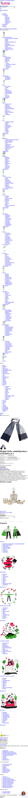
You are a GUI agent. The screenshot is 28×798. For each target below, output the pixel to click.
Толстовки (7, 166)
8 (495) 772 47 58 (3, 0)
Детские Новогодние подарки (12, 139)
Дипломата (7, 221)
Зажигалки (7, 180)
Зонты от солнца (9, 240)
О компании (5, 14)
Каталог (2, 28)
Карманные (7, 77)
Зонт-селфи (7, 243)
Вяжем (6, 39)
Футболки (7, 160)
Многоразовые (8, 311)
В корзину (3, 515)
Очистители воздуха (9, 262)
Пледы (6, 159)
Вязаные (7, 157)
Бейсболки (7, 163)
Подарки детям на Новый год (9, 780)
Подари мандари (9, 140)
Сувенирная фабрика (12, 457)
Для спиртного (8, 343)
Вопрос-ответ (8, 21)
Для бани (7, 203)
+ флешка (7, 65)
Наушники (7, 261)
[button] (5, 521)
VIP (3, 385)
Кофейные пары (8, 283)
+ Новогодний (8, 317)
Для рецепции (8, 93)
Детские (7, 242)
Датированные (8, 329)
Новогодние (8, 58)
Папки (6, 113)
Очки (6, 201)
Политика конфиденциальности (10, 753)
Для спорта (5, 550)
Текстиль (5, 156)
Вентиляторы (8, 264)
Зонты (6, 46)
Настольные (8, 78)
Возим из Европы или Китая (11, 38)
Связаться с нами (6, 770)
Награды (7, 105)
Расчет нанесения (4, 468)
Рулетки (7, 184)
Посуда (4, 272)
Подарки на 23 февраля (8, 783)
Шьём (6, 40)
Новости (7, 19)
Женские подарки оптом (8, 786)
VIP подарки (3, 572)
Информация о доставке (8, 751)
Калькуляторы (8, 107)
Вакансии (7, 18)
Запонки (7, 298)
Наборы (4, 56)
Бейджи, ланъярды (9, 112)
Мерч (4, 365)
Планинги (7, 331)
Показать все (5, 50)
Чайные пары (8, 282)
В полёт (7, 206)
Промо (4, 176)
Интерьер (7, 292)
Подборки (5, 291)
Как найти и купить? (7, 764)
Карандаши (7, 125)
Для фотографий (9, 346)
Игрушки (7, 349)
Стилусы (7, 95)
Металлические (8, 92)
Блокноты (7, 127)
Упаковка (7, 335)
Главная (4, 13)
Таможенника (8, 224)
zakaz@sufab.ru (11, 0)
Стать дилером (6, 765)
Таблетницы (5, 551)
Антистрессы (8, 177)
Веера (6, 178)
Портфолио (6, 28)
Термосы (7, 149)
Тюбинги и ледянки (9, 146)
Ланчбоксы (7, 280)
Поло (6, 164)
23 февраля (7, 216)
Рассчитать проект (4, 5)
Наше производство (7, 37)
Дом (3, 340)
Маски (4, 308)
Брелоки (7, 179)
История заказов (6, 792)
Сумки (6, 132)
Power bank (7, 257)
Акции (4, 360)
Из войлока (7, 44)
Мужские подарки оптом (8, 782)
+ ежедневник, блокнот (10, 64)
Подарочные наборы (7, 787)
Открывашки (8, 181)
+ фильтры (7, 314)
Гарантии (7, 20)
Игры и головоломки (10, 205)
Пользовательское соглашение (9, 752)
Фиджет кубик (6, 611)
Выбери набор (8, 313)
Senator (6, 87)
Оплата (4, 25)
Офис (4, 102)
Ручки (4, 85)
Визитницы (7, 110)
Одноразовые (8, 310)
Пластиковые (8, 90)
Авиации (7, 220)
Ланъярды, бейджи (9, 183)
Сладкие (4, 401)
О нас (6, 16)
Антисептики (6, 75)
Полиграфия (5, 408)
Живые (6, 129)
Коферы (7, 275)
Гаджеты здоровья (7, 547)
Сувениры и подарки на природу (7, 675)
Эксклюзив (7, 303)
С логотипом (8, 234)
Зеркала (7, 185)
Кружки (7, 273)
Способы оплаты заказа (8, 755)
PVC (6, 94)
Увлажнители (8, 263)
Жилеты (7, 167)
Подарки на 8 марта (7, 784)
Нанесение (5, 24)
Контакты (7, 17)
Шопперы (7, 158)
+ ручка (7, 63)
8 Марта (7, 217)
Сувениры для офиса (4, 640)
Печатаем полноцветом (10, 41)
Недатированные (9, 328)
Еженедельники (8, 330)
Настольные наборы (9, 108)
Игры (6, 204)
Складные (7, 236)
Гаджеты (7, 131)
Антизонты (7, 241)
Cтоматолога (8, 219)
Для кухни (7, 342)
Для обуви (7, 347)
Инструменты (8, 344)
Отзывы (7, 23)
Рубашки (7, 165)
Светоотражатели (9, 187)
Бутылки (7, 279)
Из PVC (7, 43)
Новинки (5, 356)
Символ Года (8, 144)
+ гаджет (7, 67)
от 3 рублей (7, 86)
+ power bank (8, 66)
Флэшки (4, 384)
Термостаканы (8, 278)
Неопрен (7, 312)
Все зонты (7, 233)
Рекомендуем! (8, 103)
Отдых (4, 194)
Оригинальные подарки (5, 605)
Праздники (5, 213)
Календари (7, 106)
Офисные (5, 609)
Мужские (7, 60)
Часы (6, 109)
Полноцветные (8, 334)
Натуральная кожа (9, 327)
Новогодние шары (9, 48)
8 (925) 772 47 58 (3, 738)
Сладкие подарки (6, 777)
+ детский (7, 319)
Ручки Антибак (6, 548)
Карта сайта (5, 772)
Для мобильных (6, 614)
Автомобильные (9, 198)
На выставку (5, 407)
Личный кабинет (13, 28)
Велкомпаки (8, 57)
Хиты (4, 367)
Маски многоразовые (7, 544)
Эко (6, 88)
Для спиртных (8, 284)
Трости (6, 235)
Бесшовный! (8, 238)
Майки (6, 162)
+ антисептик (8, 318)
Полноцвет (7, 237)
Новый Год (7, 214)
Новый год (5, 138)
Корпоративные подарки (8, 779)
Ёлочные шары (8, 142)
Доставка (5, 26)
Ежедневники (8, 47)
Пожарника (7, 225)
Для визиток (8, 295)
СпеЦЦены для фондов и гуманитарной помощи (13, 543)
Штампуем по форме (9, 45)
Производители (6, 759)
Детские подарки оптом (8, 781)
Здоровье (5, 406)
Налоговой (7, 223)
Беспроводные (8, 259)
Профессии (5, 409)
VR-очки (7, 260)
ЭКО (6, 61)
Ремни (6, 297)
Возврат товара (6, 771)
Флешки (7, 256)
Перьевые (7, 96)
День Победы (8, 218)
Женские (7, 59)
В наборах (7, 79)
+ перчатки (7, 315)
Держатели (7, 114)
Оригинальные (6, 373)
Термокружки (8, 277)
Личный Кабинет (6, 791)
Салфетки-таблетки (9, 121)
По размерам (8, 320)
